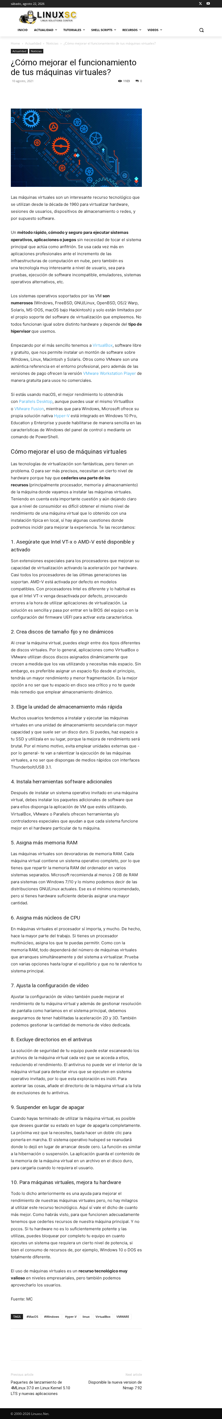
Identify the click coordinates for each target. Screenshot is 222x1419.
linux (86, 1316)
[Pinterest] (41, 93)
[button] (201, 30)
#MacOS (32, 1316)
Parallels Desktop (36, 401)
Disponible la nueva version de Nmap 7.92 (115, 1385)
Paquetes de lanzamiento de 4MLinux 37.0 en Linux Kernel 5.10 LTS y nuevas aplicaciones (40, 1388)
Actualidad (33, 43)
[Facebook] (16, 93)
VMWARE (122, 1316)
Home (15, 43)
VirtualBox (103, 345)
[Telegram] (103, 93)
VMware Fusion (29, 408)
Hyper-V (62, 415)
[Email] (78, 93)
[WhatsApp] (53, 93)
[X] (200, 4)
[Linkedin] (66, 93)
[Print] (91, 93)
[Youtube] (208, 4)
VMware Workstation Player (109, 373)
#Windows (51, 1316)
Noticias (52, 43)
